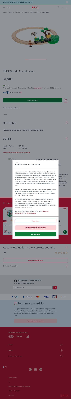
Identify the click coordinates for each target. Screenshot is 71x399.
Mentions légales (31, 213)
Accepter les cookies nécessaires (35, 227)
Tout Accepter (35, 234)
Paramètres (35, 221)
